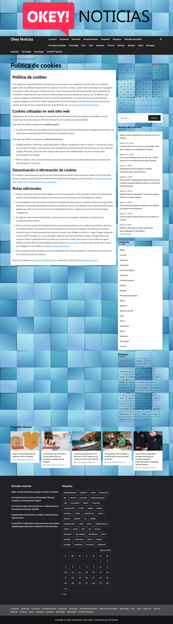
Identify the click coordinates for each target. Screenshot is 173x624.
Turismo (110, 45)
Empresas (105, 39)
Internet (155, 387)
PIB (128, 403)
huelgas (145, 387)
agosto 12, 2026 (57, 465)
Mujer (155, 398)
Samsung (156, 409)
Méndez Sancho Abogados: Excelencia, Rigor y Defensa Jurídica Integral (140, 195)
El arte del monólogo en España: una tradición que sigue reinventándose (139, 207)
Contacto (53, 39)
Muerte (147, 398)
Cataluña (151, 366)
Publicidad (124, 326)
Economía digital (127, 270)
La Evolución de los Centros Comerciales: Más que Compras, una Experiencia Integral (139, 147)
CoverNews (99, 620)
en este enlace (73, 242)
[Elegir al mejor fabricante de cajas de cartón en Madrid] (25, 441)
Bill (133, 366)
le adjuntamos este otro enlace (56, 246)
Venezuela (124, 419)
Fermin (16, 459)
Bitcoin (141, 366)
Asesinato (139, 361)
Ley (121, 393)
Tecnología (74, 45)
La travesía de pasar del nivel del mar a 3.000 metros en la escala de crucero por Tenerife (139, 159)
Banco (149, 361)
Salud (140, 45)
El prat (157, 377)
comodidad (148, 371)
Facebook (141, 382)
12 (134, 86)
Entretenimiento (91, 39)
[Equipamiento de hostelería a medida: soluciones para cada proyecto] (117, 441)
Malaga (123, 290)
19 (134, 92)
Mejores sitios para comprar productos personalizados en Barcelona (136, 229)
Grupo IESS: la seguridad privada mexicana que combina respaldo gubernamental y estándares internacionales (140, 183)
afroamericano (126, 361)
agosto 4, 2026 (118, 462)
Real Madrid (124, 409)
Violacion (135, 419)
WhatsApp (146, 419)
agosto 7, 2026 (87, 462)
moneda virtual (134, 398)
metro (122, 398)
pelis (121, 403)
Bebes (122, 250)
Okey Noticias (22, 39)
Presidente (147, 403)
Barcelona (124, 366)
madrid (128, 393)
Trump (134, 414)
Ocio (84, 45)
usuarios (154, 414)
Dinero (122, 377)
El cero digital (145, 377)
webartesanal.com (88, 260)
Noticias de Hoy (126, 311)
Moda (122, 300)
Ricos (147, 409)
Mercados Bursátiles (133, 39)
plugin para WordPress (45, 260)
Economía (64, 39)
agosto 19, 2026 (26, 460)
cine (138, 371)
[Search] (160, 39)
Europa (131, 382)
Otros (122, 321)
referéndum (137, 409)
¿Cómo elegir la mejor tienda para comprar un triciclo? (139, 218)
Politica (136, 403)
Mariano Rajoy (140, 393)
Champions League (126, 371)
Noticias (121, 45)
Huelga (136, 387)
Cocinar (123, 255)
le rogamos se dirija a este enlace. (84, 105)
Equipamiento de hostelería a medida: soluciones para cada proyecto (136, 170)
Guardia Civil (125, 387)
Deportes (100, 45)
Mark (152, 393)
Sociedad (150, 45)
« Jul (120, 108)
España (123, 285)
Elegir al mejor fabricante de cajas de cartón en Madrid (140, 136)
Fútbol (151, 382)
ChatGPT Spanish (54, 51)
